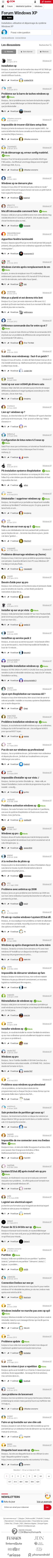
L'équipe (21, 1518)
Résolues (45, 52)
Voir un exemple (44, 1501)
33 (35, 1476)
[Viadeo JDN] (39, 1549)
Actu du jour (9, 1501)
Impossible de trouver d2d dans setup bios (24, 124)
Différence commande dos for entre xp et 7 (24, 325)
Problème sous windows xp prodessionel (23, 1084)
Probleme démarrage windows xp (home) (23, 554)
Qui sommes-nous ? (10, 1518)
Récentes (10, 52)
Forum (10, 6)
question (48, 2)
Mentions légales (30, 1524)
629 (37, 1482)
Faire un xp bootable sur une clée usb (21, 1422)
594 (32, 1482)
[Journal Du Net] (39, 1538)
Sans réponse (27, 52)
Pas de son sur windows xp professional (22, 749)
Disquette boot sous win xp (15, 1450)
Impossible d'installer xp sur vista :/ (20, 777)
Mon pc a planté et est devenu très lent (22, 297)
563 (26, 1482)
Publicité (40, 1518)
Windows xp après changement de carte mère (26, 945)
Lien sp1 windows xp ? (13, 412)
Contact (47, 1518)
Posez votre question (20, 32)
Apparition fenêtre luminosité (17, 239)
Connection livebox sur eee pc (17, 1282)
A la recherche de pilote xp (15, 861)
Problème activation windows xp (18, 805)
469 (21, 1482)
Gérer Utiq (8, 1524)
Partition (6, 1254)
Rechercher (44, 45)
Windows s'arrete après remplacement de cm (25, 267)
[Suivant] (49, 1476)
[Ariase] (14, 1554)
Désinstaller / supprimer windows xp (21, 498)
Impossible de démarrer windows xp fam (23, 972)
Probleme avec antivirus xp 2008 (19, 889)
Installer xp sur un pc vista (15, 610)
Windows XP (47, 61)
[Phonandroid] (39, 1555)
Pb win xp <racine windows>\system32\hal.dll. (26, 917)
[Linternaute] (14, 1543)
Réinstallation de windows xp (16, 1000)
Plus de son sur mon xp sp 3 (16, 526)
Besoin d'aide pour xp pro (14, 582)
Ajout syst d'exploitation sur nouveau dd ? (23, 693)
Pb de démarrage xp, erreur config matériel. (24, 152)
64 (41, 1476)
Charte (16, 1524)
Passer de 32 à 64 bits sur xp (16, 1227)
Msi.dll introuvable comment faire (19, 211)
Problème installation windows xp (19, 721)
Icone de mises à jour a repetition (19, 1366)
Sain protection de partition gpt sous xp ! (22, 1112)
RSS (21, 1524)
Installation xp (9, 65)
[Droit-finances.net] (39, 1543)
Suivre (9, 18)
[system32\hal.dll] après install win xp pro (23, 1171)
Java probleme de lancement (17, 1394)
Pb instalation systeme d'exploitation (21, 470)
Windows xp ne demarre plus (16, 183)
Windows (38, 6)
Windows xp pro (9, 833)
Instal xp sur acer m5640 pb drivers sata (22, 384)
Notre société (30, 1518)
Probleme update (10, 1341)
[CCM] (10, 1)
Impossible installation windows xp (20, 666)
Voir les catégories (7, 38)
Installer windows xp (12, 1028)
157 (9, 1482)
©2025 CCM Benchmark (26, 1526)
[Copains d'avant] (14, 1549)
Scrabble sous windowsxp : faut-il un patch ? (24, 356)
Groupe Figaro (43, 1524)
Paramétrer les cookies (40, 1521)
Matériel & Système (23, 6)
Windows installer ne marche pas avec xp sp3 (25, 1310)
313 (15, 1482)
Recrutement (9, 1521)
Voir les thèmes (20, 38)
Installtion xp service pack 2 (16, 638)
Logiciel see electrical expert (16, 1202)
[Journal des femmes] (14, 1538)
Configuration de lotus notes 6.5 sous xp (22, 440)
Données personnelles (23, 1521)
